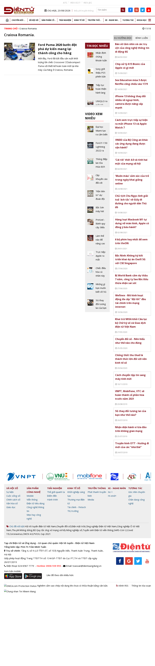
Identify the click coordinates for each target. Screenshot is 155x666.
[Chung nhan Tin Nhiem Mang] (20, 591)
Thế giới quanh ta (56, 491)
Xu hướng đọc (123, 37)
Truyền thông (95, 20)
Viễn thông (32, 499)
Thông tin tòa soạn (141, 585)
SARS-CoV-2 (120, 530)
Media (91, 499)
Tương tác (128, 20)
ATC (65, 2)
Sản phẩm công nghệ (49, 20)
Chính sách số (13, 499)
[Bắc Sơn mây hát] (97, 210)
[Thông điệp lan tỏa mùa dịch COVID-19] (97, 164)
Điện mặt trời (78, 526)
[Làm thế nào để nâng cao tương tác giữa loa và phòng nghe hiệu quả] (97, 241)
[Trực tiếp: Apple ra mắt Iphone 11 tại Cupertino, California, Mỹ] (97, 257)
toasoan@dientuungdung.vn (87, 565)
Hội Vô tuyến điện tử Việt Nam (40, 526)
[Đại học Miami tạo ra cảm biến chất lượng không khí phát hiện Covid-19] (97, 132)
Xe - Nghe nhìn (112, 20)
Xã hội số (33, 20)
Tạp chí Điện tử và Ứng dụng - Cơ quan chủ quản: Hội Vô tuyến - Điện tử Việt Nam (49, 543)
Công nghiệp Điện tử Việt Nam (101, 526)
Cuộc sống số (13, 495)
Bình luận (141, 37)
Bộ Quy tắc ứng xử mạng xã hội (49, 530)
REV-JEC (88, 2)
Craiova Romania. (28, 28)
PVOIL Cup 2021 (42, 533)
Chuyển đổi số (19, 20)
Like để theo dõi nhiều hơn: (60, 575)
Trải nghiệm (65, 20)
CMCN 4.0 (28, 533)
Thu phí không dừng (22, 530)
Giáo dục (10, 507)
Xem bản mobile (12, 571)
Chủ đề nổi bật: (17, 526)
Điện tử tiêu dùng (36, 503)
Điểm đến (52, 495)
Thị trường (73, 510)
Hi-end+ (112, 495)
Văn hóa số (12, 503)
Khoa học (142, 20)
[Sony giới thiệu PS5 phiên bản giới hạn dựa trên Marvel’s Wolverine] (97, 74)
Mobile (30, 495)
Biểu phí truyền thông (83, 10)
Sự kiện (10, 491)
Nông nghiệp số (74, 530)
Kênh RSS (123, 585)
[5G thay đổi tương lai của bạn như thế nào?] (97, 304)
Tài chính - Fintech (76, 507)
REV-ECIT (75, 2)
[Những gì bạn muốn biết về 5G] (97, 289)
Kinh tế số (79, 20)
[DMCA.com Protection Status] (20, 585)
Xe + (110, 491)
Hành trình (52, 499)
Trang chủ (7, 20)
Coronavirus (16, 533)
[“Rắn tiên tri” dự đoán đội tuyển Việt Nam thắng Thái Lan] (97, 196)
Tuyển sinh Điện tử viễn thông (98, 530)
